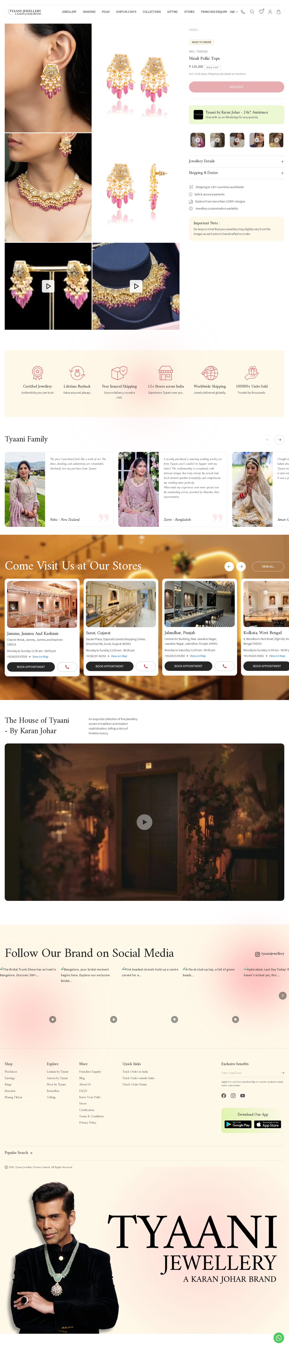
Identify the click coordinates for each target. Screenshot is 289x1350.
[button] (252, 11)
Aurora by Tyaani (57, 1078)
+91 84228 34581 (253, 655)
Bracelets (10, 1091)
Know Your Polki (89, 1097)
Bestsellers (53, 1091)
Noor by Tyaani (56, 1084)
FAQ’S (83, 1091)
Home (193, 30)
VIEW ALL (268, 566)
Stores (83, 1103)
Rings (8, 1084)
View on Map (40, 656)
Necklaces (11, 1072)
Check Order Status (134, 1084)
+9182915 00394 (175, 655)
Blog (82, 1078)
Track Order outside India (138, 1078)
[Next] (283, 996)
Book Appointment (31, 667)
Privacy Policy (87, 1123)
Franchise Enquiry (90, 1072)
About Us (85, 1084)
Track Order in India (135, 1072)
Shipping (213, 74)
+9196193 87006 (17, 656)
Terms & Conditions (91, 1116)
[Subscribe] (282, 1072)
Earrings (10, 1078)
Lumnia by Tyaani (57, 1072)
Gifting (51, 1097)
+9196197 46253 (96, 656)
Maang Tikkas (13, 1097)
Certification (86, 1110)
